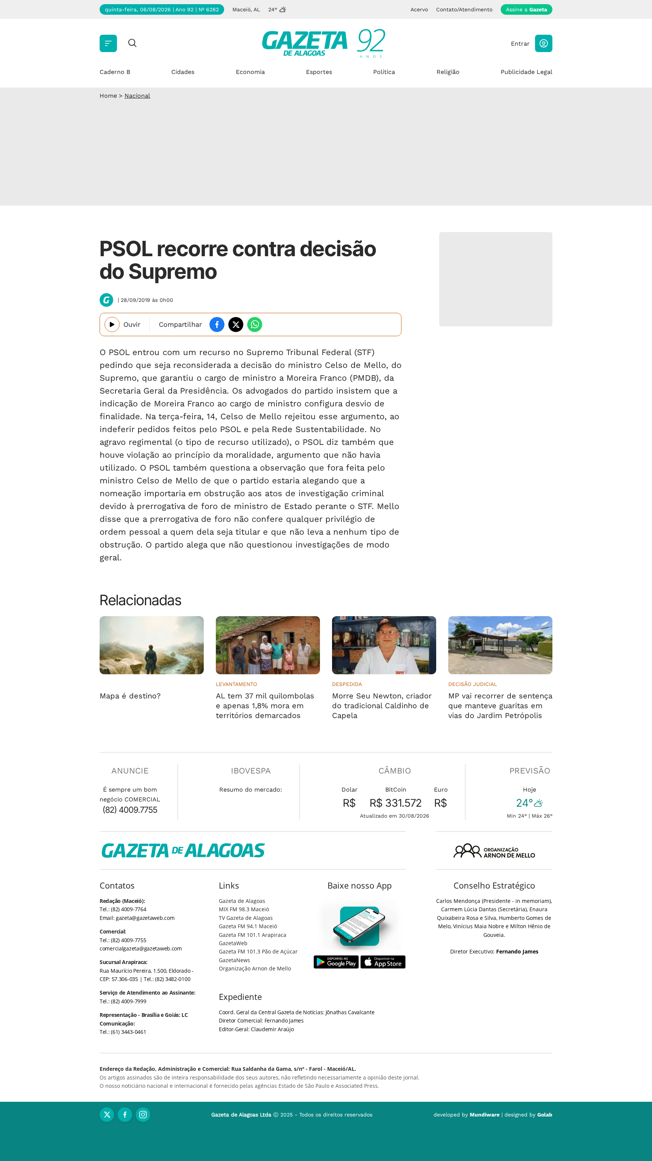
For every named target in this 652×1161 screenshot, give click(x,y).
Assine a (526, 9)
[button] (543, 43)
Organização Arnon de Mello (255, 968)
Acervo (419, 9)
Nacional (137, 95)
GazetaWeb (233, 943)
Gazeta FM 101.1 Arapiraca (252, 934)
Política (384, 71)
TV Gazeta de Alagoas (246, 917)
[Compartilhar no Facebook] (217, 324)
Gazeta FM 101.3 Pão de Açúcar (258, 951)
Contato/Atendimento (464, 9)
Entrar (520, 43)
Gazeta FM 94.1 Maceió (248, 926)
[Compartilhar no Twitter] (235, 324)
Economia (250, 71)
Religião (448, 71)
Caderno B (115, 71)
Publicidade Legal (526, 71)
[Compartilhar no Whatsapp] (254, 324)
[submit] (132, 43)
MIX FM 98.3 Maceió (244, 909)
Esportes (319, 71)
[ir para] (360, 926)
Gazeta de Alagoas (242, 900)
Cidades (182, 71)
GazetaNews (234, 960)
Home (108, 95)
